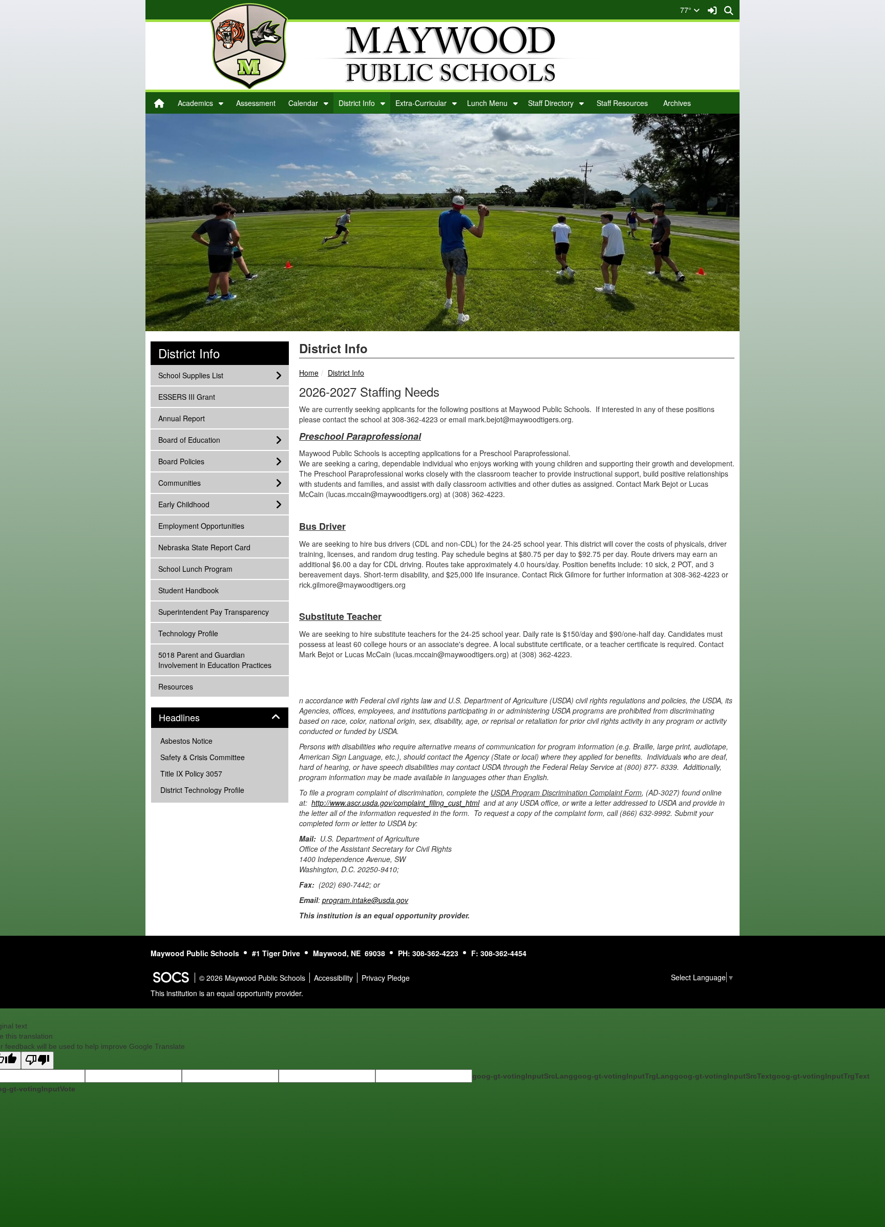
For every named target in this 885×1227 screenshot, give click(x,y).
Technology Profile (188, 633)
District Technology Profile (202, 790)
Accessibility (333, 978)
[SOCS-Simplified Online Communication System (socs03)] (171, 978)
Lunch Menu (487, 103)
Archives (677, 103)
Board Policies (181, 461)
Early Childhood (183, 504)
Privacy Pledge (386, 978)
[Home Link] (159, 103)
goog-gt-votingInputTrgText (821, 1076)
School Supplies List (190, 375)
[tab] (219, 717)
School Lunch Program (195, 568)
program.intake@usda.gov (365, 900)
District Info (357, 103)
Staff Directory (551, 103)
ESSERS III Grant (186, 396)
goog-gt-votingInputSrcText (723, 1076)
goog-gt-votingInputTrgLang (623, 1076)
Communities (179, 482)
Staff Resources (622, 103)
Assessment (256, 103)
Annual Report (181, 418)
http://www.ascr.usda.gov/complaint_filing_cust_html (395, 803)
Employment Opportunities (201, 525)
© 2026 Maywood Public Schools (252, 978)
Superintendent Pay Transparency (213, 611)
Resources (175, 686)
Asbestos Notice (186, 741)
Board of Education (189, 439)
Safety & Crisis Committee (202, 757)
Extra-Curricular (421, 103)
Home (309, 373)
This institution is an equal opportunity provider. (227, 993)
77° (686, 10)
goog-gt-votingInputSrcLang (522, 1076)
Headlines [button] (190, 718)
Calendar (303, 103)
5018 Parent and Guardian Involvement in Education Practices (214, 659)
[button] (221, 103)
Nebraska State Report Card (204, 547)
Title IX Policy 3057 (191, 773)
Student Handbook (188, 590)
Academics (195, 103)
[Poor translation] (37, 1060)
